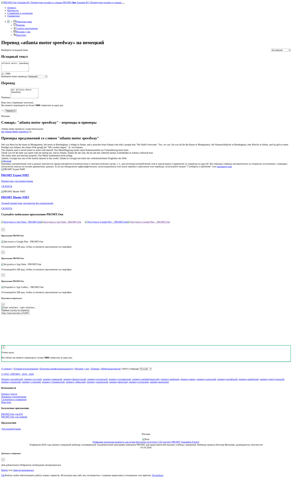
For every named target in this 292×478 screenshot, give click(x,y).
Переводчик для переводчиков (17, 181)
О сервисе (6, 368)
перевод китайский (227, 379)
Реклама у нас (23, 31)
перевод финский (118, 382)
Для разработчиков (11, 429)
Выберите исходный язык (14, 50)
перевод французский (74, 379)
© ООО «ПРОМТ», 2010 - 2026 (17, 374)
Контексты (13, 10)
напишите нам (224, 166)
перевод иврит (187, 379)
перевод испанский (97, 379)
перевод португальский (272, 379)
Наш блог (6, 402)
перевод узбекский (75, 382)
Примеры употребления (13, 396)
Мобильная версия (110, 368)
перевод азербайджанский (145, 379)
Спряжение (20, 13)
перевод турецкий (31, 382)
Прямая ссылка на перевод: (15, 310)
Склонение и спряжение (14, 399)
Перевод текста (9, 394)
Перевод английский (12, 379)
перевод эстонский (139, 382)
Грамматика (13, 16)
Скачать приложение (27, 28)
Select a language (130, 368)
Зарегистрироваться (23, 470)
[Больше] (6, 161)
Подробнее (157, 475)
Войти (4, 470)
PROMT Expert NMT (15, 175)
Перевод (11, 7)
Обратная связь (24, 21)
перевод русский (33, 379)
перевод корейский (249, 379)
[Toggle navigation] (123, 3)
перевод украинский (97, 382)
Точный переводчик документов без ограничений (27, 203)
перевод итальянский (120, 379)
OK (3, 475)
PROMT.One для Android (14, 417)
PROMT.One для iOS (12, 414)
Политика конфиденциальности (56, 368)
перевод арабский (170, 379)
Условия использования (25, 368)
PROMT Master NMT (15, 197)
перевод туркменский (53, 382)
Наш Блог (21, 35)
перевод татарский (11, 382)
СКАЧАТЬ (6, 186)
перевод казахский (206, 379)
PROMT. (92, 2)
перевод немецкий (52, 379)
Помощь (20, 25)
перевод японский (159, 382)
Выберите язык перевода (14, 76)
